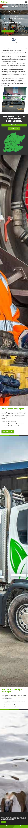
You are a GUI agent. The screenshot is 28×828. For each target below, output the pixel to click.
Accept (4, 821)
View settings (11, 819)
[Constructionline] (14, 39)
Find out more (4, 819)
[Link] (5, 2)
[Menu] (26, 2)
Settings (9, 821)
